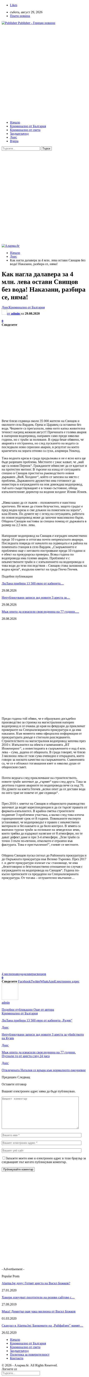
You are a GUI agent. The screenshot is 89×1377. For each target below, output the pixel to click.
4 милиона (9, 974)
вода (20, 974)
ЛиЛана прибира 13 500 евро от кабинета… (33, 583)
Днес (13, 137)
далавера (29, 974)
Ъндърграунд (19, 133)
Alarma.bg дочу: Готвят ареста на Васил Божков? (36, 1283)
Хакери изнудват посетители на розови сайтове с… (38, 1297)
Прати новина (20, 16)
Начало (15, 122)
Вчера (14, 141)
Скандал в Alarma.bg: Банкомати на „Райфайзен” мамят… (42, 1325)
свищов (40, 974)
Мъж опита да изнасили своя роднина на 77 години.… (40, 611)
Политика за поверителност (29, 1354)
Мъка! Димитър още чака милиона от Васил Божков (39, 1311)
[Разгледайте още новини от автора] (10, 999)
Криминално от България (28, 126)
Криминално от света (25, 130)
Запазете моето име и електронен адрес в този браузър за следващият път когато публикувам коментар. (44, 1160)
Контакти (16, 1358)
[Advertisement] (44, 72)
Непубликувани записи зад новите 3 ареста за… (36, 597)
